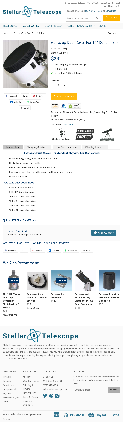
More (102, 26)
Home (5, 33)
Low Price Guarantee (67, 147)
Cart (114, 17)
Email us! (111, 10)
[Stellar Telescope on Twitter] (45, 397)
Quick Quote (93, 3)
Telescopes (10, 26)
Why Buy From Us (31, 381)
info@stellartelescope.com (55, 389)
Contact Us (48, 377)
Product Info (13, 147)
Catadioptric (8, 385)
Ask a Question (105, 232)
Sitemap (6, 419)
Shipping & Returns (37, 147)
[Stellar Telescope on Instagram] (57, 397)
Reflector (7, 377)
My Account (113, 6)
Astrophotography (80, 26)
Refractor (7, 381)
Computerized (9, 389)
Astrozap (112, 33)
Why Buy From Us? (95, 147)
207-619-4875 (93, 10)
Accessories (31, 26)
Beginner (7, 393)
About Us (105, 3)
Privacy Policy (29, 393)
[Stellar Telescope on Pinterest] (51, 397)
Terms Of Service (30, 397)
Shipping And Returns (75, 3)
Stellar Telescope (17, 414)
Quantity (55, 80)
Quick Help (68, 124)
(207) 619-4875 (50, 385)
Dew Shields (53, 26)
